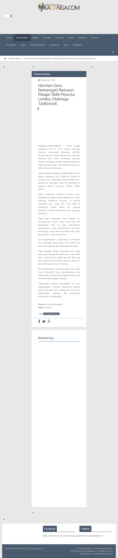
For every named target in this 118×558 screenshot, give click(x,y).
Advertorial (54, 45)
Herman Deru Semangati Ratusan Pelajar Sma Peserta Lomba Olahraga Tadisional (60, 58)
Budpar (36, 37)
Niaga (23, 45)
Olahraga (59, 37)
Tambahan (77, 45)
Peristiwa (47, 37)
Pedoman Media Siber (103, 548)
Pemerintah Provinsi (51, 314)
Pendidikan (11, 45)
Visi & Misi (101, 551)
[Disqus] (59, 386)
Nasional (95, 37)
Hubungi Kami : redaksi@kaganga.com (96, 554)
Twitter (85, 528)
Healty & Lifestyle (37, 45)
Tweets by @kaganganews (91, 536)
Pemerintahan (22, 37)
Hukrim (71, 37)
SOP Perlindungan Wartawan (83, 551)
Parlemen (82, 37)
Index (65, 45)
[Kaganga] (59, 7)
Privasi (110, 551)
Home (9, 37)
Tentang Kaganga (84, 548)
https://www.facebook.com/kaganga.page (61, 536)
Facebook (49, 528)
